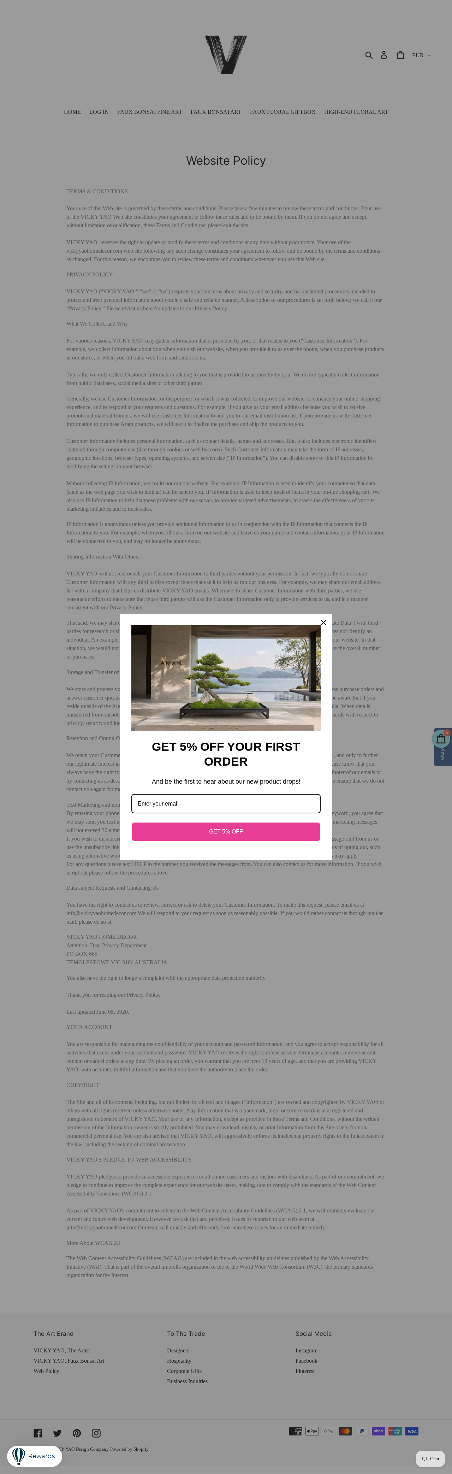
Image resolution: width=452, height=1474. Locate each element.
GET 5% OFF (226, 832)
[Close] (323, 622)
